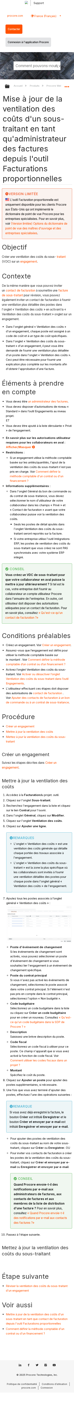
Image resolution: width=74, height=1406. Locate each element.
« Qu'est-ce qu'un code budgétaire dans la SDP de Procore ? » (40, 1022)
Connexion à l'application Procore (28, 42)
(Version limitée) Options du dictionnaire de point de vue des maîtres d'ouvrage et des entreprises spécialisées (36, 228)
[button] (57, 65)
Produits (35, 85)
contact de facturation (20, 290)
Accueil (18, 85)
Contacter (14, 29)
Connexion (47, 1387)
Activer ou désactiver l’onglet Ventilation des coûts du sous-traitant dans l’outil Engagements (37, 678)
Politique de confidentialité (22, 1384)
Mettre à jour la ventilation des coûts (29, 731)
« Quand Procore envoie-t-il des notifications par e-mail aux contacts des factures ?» (40, 1218)
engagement (28, 261)
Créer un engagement (56, 645)
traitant (61, 257)
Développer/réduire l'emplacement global (67, 85)
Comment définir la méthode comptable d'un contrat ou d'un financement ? (36, 476)
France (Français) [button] (45, 16)
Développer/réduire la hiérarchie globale (9, 86)
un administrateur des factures (48, 401)
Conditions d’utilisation (54, 1384)
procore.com (15, 15)
